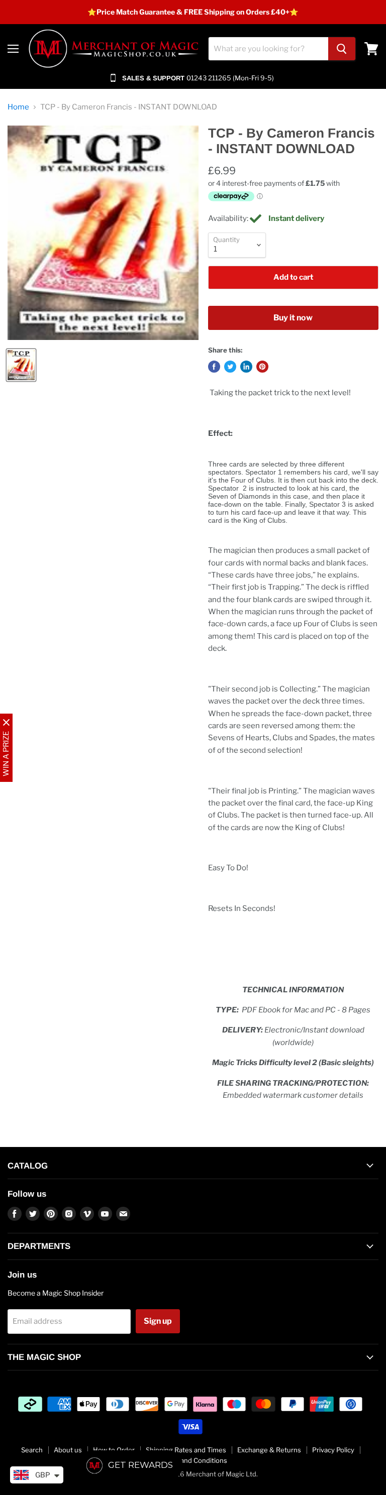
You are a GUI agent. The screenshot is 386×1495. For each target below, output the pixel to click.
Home (18, 107)
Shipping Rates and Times (186, 1450)
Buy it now (293, 317)
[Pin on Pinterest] (262, 367)
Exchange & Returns (269, 1450)
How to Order (114, 1450)
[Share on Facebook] (214, 367)
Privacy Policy (333, 1450)
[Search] (341, 48)
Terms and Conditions (193, 1460)
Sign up (158, 1321)
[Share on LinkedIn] (246, 367)
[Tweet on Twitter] (230, 367)
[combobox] (268, 48)
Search (32, 1450)
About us (68, 1450)
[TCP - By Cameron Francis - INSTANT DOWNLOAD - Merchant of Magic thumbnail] (21, 365)
